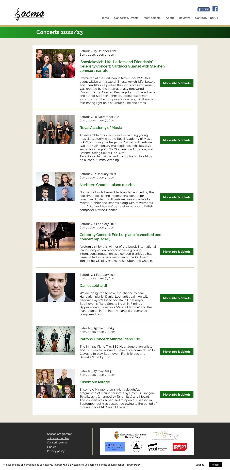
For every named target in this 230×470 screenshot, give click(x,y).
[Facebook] (215, 8)
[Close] (226, 464)
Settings (199, 464)
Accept (215, 464)
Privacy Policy (133, 464)
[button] (126, 18)
